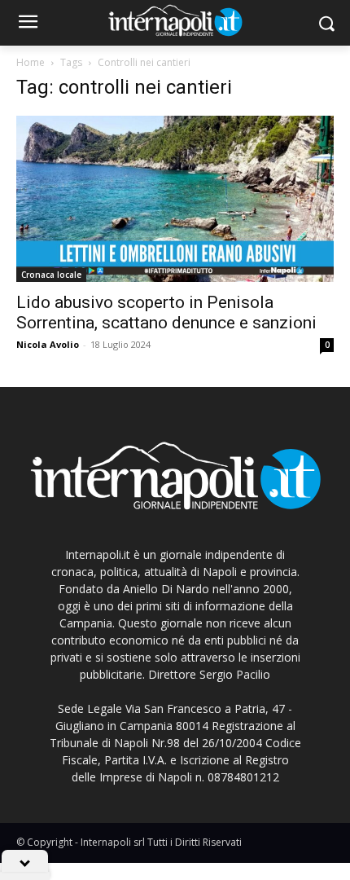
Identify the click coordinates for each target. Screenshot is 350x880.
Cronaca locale (51, 274)
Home (30, 62)
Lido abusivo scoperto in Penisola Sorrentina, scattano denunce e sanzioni (166, 312)
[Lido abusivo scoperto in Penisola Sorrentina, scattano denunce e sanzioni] (175, 199)
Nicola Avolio (47, 344)
